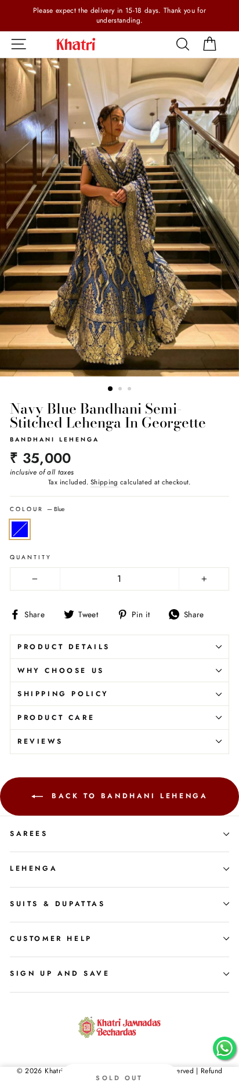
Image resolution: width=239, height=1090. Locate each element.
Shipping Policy (63, 694)
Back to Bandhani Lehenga (128, 795)
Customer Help (51, 938)
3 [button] (130, 390)
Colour (37, 509)
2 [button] (121, 390)
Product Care (56, 717)
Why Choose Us (60, 670)
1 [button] (111, 389)
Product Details (63, 647)
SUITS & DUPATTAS (58, 904)
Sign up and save (60, 973)
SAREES (29, 833)
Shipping (104, 482)
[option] (119, 16)
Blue (20, 529)
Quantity (31, 557)
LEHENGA (33, 868)
